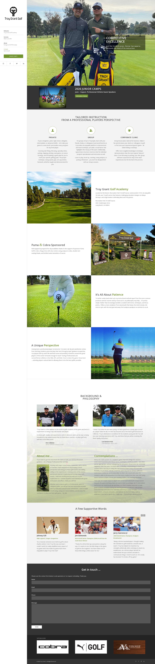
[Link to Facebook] (10, 63)
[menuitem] (13, 32)
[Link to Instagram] (3, 63)
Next (153, 42)
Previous (28, 42)
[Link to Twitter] (16, 63)
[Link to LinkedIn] (23, 63)
